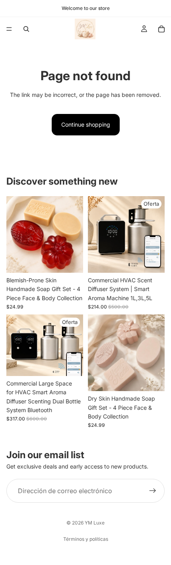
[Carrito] (161, 29)
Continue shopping (85, 124)
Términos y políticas (85, 539)
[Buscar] (26, 29)
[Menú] (9, 29)
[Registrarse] (152, 490)
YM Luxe (95, 523)
